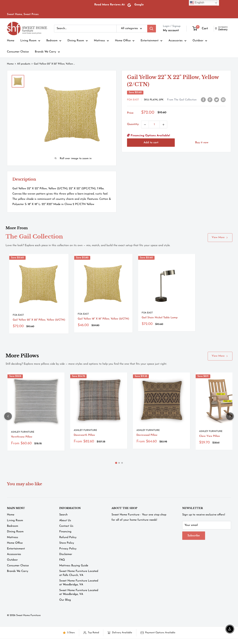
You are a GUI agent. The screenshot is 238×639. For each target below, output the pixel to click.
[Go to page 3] (122, 463)
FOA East (133, 99)
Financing (65, 531)
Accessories (175, 40)
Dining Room (75, 40)
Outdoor (198, 40)
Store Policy (66, 543)
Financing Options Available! (150, 135)
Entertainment (150, 40)
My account (171, 30)
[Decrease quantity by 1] (145, 124)
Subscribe (193, 535)
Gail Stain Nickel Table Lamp (160, 317)
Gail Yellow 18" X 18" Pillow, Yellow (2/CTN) (103, 319)
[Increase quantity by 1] (163, 124)
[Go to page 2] (119, 463)
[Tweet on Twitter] (216, 99)
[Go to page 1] (116, 463)
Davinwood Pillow (146, 435)
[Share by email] (223, 99)
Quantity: (133, 124)
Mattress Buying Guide (73, 565)
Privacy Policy (67, 548)
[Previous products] (8, 416)
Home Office (123, 40)
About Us (65, 520)
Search (63, 514)
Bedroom (51, 40)
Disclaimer (65, 554)
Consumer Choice (18, 51)
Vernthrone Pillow (21, 437)
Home (10, 40)
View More (218, 237)
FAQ (62, 559)
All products (23, 64)
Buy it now (201, 142)
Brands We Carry (45, 51)
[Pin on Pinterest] (210, 99)
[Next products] (230, 416)
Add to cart (151, 142)
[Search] (151, 28)
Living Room (28, 40)
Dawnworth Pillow (84, 435)
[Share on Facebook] (203, 99)
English (199, 2)
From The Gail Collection (182, 99)
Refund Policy (67, 537)
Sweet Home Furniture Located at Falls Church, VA (78, 573)
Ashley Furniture (22, 432)
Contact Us (66, 526)
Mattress (99, 40)
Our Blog (65, 600)
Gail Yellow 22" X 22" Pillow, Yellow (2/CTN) (39, 320)
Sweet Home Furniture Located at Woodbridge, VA (78, 582)
